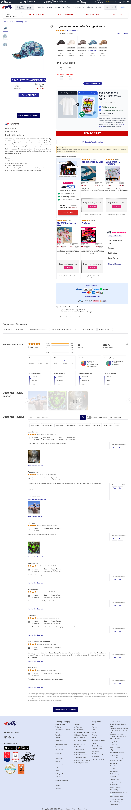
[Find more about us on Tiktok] (14, 737)
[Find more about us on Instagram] (9, 737)
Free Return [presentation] (92, 14)
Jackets (58, 737)
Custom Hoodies (79, 752)
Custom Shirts (78, 7)
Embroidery (71, 425)
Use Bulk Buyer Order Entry (28, 115)
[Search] (115, 7)
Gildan (94, 743)
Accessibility (114, 790)
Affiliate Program (115, 774)
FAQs (112, 750)
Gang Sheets (113, 258)
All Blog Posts (114, 779)
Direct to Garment (84, 425)
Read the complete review (37, 499)
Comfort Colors (97, 748)
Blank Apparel (60, 724)
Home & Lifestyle (61, 780)
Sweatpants (59, 758)
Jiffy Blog (113, 776)
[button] (28, 49)
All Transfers (78, 727)
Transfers (66, 7)
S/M (61, 67)
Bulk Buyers (29, 95)
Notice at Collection (116, 799)
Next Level (95, 751)
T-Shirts (58, 727)
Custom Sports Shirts (81, 763)
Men (93, 730)
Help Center (114, 742)
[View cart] (127, 7)
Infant (94, 737)
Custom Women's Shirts (82, 760)
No (120, 448)
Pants (57, 756)
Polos (57, 732)
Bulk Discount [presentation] (37, 14)
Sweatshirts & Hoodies (63, 730)
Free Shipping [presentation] (65, 14)
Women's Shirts (60, 747)
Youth (94, 732)
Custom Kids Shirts (80, 757)
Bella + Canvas (97, 746)
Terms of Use (82, 809)
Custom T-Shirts (79, 749)
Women (94, 727)
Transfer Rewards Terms (118, 792)
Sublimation (112, 253)
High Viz (58, 776)
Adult (93, 724)
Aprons (57, 785)
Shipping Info (114, 755)
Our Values (114, 771)
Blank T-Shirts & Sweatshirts (48, 7)
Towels (57, 783)
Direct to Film (35, 425)
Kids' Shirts (59, 749)
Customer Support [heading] (117, 722)
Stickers (90, 7)
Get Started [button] (68, 213)
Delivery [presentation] (117, 14)
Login (122, 7)
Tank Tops (58, 735)
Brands (99, 7)
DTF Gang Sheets (80, 740)
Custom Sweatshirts (80, 755)
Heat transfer (60, 425)
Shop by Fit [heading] (96, 722)
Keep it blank (108, 425)
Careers (113, 768)
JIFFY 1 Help (115, 747)
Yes (114, 448)
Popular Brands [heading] (98, 740)
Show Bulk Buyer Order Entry (65, 709)
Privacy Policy (114, 784)
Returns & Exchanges (117, 758)
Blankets (58, 788)
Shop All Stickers (114, 264)
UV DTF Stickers (79, 737)
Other (117, 425)
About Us (113, 766)
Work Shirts (59, 740)
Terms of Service (115, 787)
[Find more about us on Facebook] (5, 737)
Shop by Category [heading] (62, 722)
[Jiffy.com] (7, 7)
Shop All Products (98, 759)
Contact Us (114, 744)
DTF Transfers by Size (81, 732)
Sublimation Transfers (81, 735)
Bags (57, 770)
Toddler (94, 735)
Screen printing (47, 425)
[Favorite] (51, 26)
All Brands (95, 756)
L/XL (70, 67)
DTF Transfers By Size (115, 242)
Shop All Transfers (115, 236)
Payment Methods (116, 760)
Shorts (57, 761)
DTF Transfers (78, 730)
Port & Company (97, 754)
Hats (57, 767)
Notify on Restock (92, 83)
